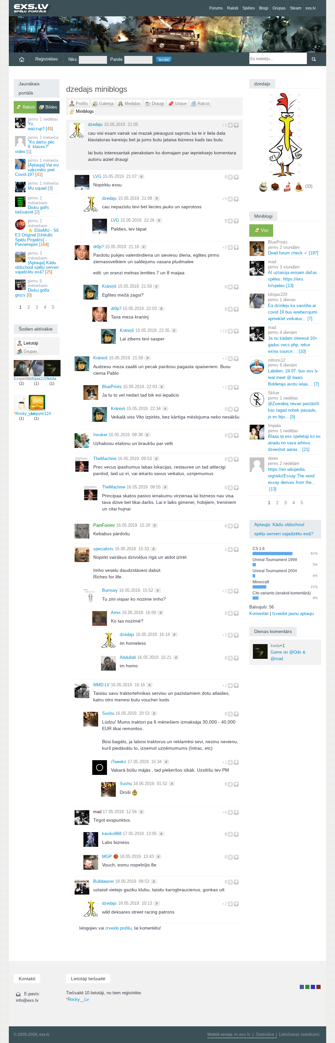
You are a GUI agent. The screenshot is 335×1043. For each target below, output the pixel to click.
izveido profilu (118, 928)
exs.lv (311, 8)
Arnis (116, 612)
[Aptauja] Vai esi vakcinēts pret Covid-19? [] (37, 167)
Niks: (73, 59)
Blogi (263, 8)
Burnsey (110, 590)
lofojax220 (38, 378)
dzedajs (95, 124)
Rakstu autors (307, 986)
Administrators (318, 986)
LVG (97, 176)
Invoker (100, 434)
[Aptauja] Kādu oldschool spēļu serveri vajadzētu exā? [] (37, 262)
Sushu (108, 713)
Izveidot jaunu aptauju (293, 613)
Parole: (117, 59)
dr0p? (98, 246)
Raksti (232, 8)
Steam (295, 8)
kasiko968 (111, 833)
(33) (308, 186)
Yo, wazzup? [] (43, 124)
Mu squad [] (43, 185)
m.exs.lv (242, 1034)
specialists (103, 548)
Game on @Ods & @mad (288, 652)
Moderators (312, 986)
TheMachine (104, 458)
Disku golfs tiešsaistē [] (32, 205)
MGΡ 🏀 (110, 856)
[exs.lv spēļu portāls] (34, 9)
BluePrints (112, 386)
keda (51, 378)
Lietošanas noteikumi (299, 1034)
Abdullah (128, 657)
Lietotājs (301, 986)
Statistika (265, 1034)
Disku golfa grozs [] (32, 288)
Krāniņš (109, 286)
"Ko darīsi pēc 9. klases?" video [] (36, 144)
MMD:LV (101, 684)
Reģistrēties (46, 59)
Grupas (279, 8)
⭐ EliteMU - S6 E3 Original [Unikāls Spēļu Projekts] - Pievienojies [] (37, 232)
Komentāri (259, 613)
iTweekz (118, 761)
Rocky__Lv (24, 413)
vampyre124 (40, 413)
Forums (216, 8)
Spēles (248, 8)
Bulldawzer (103, 881)
